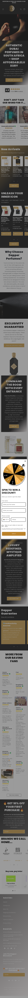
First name (5, 501)
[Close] (25, 461)
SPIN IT (14, 533)
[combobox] (6, 520)
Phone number (6, 516)
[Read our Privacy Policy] (25, 529)
